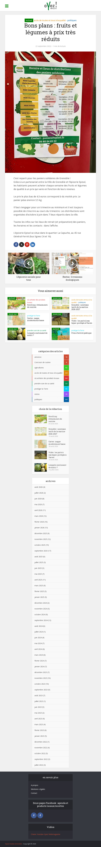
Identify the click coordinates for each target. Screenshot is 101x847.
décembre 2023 (40, 672)
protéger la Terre (33, 316)
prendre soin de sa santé (36, 330)
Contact (34, 793)
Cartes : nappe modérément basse (35, 319)
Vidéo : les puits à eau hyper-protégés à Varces (81, 322)
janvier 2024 (39, 666)
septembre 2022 (41, 759)
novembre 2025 (40, 539)
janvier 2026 (39, 527)
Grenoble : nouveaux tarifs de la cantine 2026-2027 (80, 307)
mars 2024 (38, 655)
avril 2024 (38, 649)
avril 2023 (38, 718)
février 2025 (39, 591)
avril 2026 (38, 510)
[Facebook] (34, 815)
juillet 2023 (38, 701)
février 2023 (39, 730)
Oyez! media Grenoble (13, 844)
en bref (29, 20)
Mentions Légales (38, 789)
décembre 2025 (40, 533)
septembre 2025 (41, 551)
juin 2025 (38, 568)
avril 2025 (38, 580)
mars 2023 (38, 724)
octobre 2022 (39, 753)
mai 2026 (38, 504)
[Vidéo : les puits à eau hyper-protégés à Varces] (41, 455)
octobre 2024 (39, 614)
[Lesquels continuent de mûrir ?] (41, 467)
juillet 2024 (38, 632)
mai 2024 (38, 643)
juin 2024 (38, 637)
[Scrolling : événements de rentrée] (41, 419)
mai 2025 (38, 574)
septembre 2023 (41, 689)
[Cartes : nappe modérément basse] (41, 444)
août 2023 (38, 695)
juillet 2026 (38, 493)
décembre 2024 (40, 603)
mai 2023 (38, 713)
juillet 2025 (38, 562)
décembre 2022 (40, 742)
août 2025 (38, 556)
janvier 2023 (39, 736)
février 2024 (39, 661)
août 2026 (38, 487)
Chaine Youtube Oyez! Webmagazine (45, 834)
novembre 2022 (40, 747)
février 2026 (39, 522)
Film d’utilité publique (81, 333)
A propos (34, 785)
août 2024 (38, 626)
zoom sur (57, 298)
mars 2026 (38, 516)
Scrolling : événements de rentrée (37, 306)
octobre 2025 (39, 545)
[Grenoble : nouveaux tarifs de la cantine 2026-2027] (41, 431)
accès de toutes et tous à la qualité (50, 20)
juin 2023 (38, 707)
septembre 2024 (41, 620)
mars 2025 (38, 585)
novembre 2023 (40, 678)
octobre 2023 (39, 684)
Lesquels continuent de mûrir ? (37, 334)
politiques (71, 20)
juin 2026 (38, 498)
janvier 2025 (39, 597)
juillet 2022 (38, 765)
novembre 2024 (40, 609)
